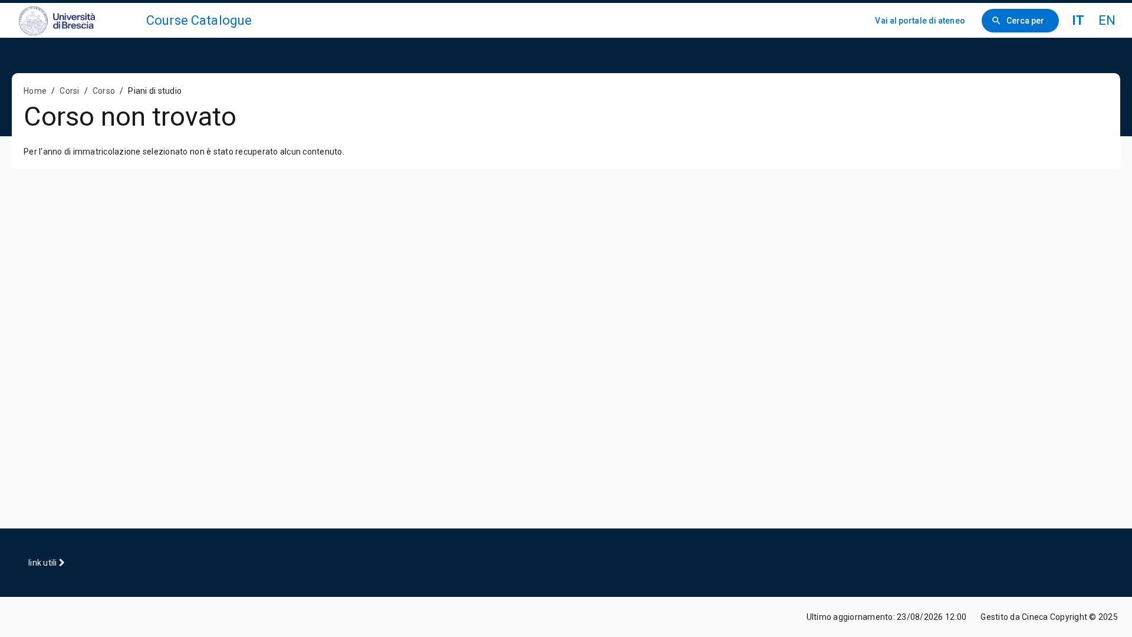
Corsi (69, 91)
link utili (43, 562)
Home (35, 91)
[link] (78, 20)
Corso (104, 91)
